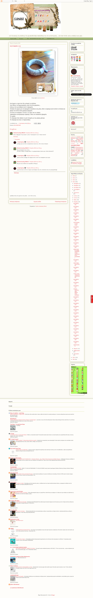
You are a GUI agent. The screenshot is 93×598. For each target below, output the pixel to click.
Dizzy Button (13, 537)
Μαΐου (75, 199)
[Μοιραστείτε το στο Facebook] (38, 123)
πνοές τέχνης (13, 482)
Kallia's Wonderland (14, 584)
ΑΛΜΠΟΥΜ (73, 137)
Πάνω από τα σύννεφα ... (21, 511)
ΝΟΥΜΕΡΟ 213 (76, 326)
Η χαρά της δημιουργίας (15, 457)
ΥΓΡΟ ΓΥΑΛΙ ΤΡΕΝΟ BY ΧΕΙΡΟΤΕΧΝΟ (77, 275)
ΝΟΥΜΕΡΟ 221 (76, 301)
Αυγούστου (76, 192)
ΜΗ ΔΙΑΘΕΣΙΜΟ (17, 125)
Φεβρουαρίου (77, 350)
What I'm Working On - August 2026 (17, 414)
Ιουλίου (75, 195)
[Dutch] (75, 59)
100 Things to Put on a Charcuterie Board (18, 434)
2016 (74, 175)
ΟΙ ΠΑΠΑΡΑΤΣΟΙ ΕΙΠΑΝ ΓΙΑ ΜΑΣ (77, 149)
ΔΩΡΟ (79, 140)
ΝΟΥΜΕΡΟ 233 (76, 234)
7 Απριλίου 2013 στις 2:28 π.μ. (32, 167)
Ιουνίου (75, 197)
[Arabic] (77, 60)
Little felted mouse (19, 520)
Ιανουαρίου (76, 353)
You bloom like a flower (20, 539)
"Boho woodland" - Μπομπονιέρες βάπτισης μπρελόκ (26, 440)
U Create (12, 433)
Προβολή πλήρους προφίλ (77, 86)
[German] (77, 57)
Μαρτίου (76, 348)
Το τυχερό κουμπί (14, 439)
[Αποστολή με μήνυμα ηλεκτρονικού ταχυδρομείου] (34, 123)
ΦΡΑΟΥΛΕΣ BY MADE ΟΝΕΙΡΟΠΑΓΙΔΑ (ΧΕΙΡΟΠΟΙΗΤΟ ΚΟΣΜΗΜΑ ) (77, 253)
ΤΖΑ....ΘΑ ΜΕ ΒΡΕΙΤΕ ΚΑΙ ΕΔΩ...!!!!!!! (35, 38)
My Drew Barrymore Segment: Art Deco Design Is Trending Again (23, 419)
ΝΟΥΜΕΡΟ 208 (76, 342)
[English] (72, 57)
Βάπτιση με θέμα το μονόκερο (22, 492)
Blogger (53, 595)
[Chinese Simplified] (80, 60)
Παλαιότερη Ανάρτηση (60, 201)
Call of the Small (14, 472)
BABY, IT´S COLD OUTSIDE (15, 468)
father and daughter (20, 576)
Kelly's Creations (14, 565)
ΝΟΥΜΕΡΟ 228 (76, 260)
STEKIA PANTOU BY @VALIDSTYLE (23, 529)
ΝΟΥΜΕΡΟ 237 (76, 217)
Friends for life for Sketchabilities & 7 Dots (24, 567)
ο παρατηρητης (20, 141)
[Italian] (72, 59)
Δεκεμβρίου (76, 183)
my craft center (13, 510)
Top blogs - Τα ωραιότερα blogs (17, 424)
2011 (74, 359)
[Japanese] (72, 60)
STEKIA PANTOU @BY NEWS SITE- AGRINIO (76, 292)
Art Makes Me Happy (14, 500)
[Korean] (75, 60)
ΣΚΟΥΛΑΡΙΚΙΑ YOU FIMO (76, 224)
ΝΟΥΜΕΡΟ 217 (76, 313)
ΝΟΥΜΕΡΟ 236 (76, 220)
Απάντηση (15, 136)
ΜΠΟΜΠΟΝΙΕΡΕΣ (79, 147)
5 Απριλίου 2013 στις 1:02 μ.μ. (32, 141)
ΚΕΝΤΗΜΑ (73, 141)
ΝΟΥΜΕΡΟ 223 (76, 286)
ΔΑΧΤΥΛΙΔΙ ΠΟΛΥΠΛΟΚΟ (77, 264)
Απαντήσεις (17, 139)
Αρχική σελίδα (13, 38)
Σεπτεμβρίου (77, 189)
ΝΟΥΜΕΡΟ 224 (76, 283)
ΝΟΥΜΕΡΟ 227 (76, 268)
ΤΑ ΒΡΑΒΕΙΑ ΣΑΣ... (51, 38)
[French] (75, 57)
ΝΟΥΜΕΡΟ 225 (76, 280)
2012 (74, 357)
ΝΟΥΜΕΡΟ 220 (76, 304)
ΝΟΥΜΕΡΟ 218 (76, 310)
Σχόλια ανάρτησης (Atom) (41, 206)
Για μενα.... (21, 38)
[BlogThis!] (36, 123)
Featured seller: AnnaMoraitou (22, 449)
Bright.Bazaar (13, 418)
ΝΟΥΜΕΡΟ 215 (76, 320)
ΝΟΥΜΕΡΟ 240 (76, 207)
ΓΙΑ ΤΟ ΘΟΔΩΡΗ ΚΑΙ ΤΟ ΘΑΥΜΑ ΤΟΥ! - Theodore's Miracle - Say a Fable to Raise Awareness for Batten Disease (38, 459)
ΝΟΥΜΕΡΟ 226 (76, 271)
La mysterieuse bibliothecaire (17, 587)
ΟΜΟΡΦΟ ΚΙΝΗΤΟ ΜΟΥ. (77, 151)
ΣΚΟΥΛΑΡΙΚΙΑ (74, 154)
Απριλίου (76, 201)
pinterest (43, 97)
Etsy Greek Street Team (15, 448)
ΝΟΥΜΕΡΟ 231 (76, 240)
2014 (74, 179)
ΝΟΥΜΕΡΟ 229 (76, 247)
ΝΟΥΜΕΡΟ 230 (76, 243)
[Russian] (77, 59)
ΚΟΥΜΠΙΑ (73, 143)
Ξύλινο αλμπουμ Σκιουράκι (21, 501)
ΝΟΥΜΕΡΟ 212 (76, 329)
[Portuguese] (80, 59)
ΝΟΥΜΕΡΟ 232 (76, 237)
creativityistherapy (14, 575)
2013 (74, 181)
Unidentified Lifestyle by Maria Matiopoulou (20, 556)
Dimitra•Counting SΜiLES (19, 132)
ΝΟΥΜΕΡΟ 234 (76, 231)
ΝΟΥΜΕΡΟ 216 (76, 317)
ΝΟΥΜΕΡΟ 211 (76, 333)
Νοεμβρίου (76, 185)
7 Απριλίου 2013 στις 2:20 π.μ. (35, 161)
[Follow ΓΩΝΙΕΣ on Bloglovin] (75, 104)
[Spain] (80, 57)
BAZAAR (73, 155)
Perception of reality (20, 483)
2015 (74, 177)
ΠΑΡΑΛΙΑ (77, 153)
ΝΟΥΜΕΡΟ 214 (76, 323)
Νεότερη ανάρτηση (15, 201)
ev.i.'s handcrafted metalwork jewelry (18, 547)
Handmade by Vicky (14, 519)
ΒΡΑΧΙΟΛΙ (73, 138)
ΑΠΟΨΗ (79, 137)
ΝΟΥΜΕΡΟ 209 (76, 339)
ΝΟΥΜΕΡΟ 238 (76, 213)
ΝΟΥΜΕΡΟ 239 (76, 210)
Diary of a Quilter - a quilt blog (17, 413)
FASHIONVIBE (13, 467)
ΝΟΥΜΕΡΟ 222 (76, 297)
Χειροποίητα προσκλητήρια (16, 491)
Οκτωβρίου (76, 187)
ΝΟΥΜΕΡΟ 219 (76, 307)
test (16, 557)
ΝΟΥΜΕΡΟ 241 (76, 204)
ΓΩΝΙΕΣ (12, 528)
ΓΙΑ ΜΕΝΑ (80, 138)
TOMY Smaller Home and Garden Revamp (24, 473)
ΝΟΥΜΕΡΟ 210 (76, 336)
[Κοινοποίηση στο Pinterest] (40, 123)
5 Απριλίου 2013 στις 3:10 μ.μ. (35, 148)
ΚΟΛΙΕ (79, 141)
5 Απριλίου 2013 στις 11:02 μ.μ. (32, 155)
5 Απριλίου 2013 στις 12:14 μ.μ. (32, 132)
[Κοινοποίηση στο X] (37, 123)
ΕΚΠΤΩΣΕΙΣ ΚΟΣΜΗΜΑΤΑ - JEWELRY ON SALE (25, 548)
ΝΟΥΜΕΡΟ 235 (76, 227)
